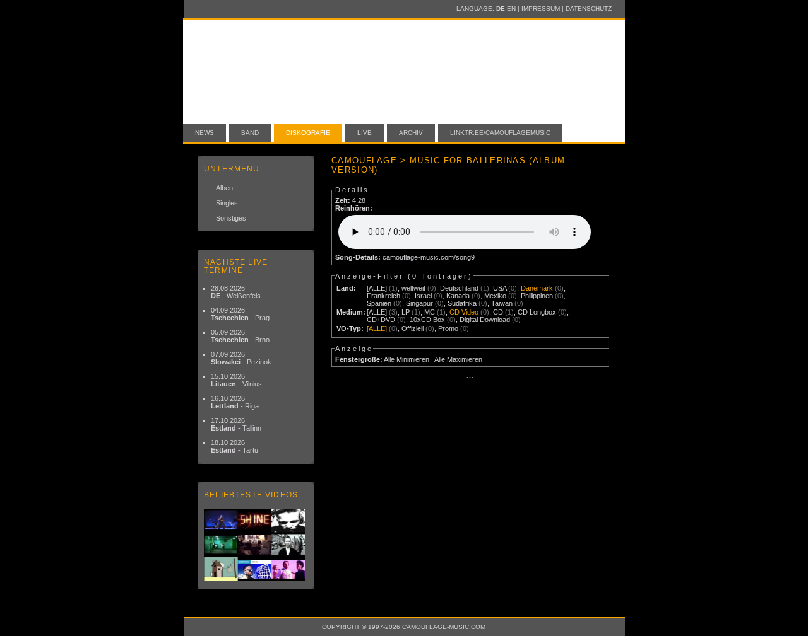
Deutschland (459, 288)
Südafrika (462, 303)
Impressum (540, 8)
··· (470, 377)
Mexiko (495, 295)
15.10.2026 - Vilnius (236, 380)
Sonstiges (231, 218)
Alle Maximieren (458, 359)
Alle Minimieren (406, 359)
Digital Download (485, 319)
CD (498, 312)
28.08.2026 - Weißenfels (236, 291)
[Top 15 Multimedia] (255, 545)
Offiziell (412, 328)
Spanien (379, 303)
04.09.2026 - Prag (240, 313)
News (204, 132)
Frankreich (383, 295)
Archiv (411, 132)
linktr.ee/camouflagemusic (500, 132)
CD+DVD (381, 319)
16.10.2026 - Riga (235, 402)
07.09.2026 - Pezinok (241, 358)
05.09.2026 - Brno (240, 336)
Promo (448, 328)
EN (511, 8)
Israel (423, 295)
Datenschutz (589, 8)
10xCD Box (427, 319)
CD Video (463, 312)
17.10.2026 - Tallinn (236, 424)
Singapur (419, 303)
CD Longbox (537, 312)
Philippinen (537, 295)
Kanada (458, 295)
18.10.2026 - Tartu (234, 446)
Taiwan (502, 303)
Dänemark (537, 288)
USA (499, 288)
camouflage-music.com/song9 (429, 257)
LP (405, 312)
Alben (224, 188)
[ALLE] (377, 288)
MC (429, 312)
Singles (227, 203)
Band (250, 132)
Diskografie (308, 132)
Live (364, 132)
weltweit (413, 288)
